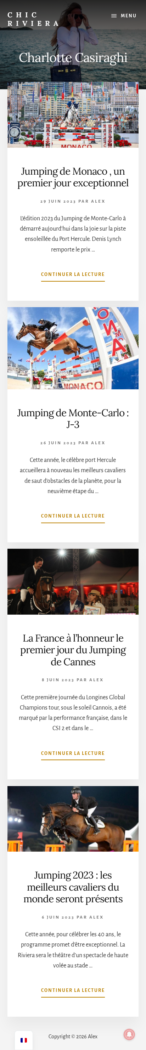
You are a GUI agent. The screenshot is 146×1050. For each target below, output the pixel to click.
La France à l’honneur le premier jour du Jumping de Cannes (72, 650)
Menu (129, 15)
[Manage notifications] (129, 1034)
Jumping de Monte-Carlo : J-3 (73, 418)
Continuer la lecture (73, 277)
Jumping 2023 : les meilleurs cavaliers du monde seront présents (73, 887)
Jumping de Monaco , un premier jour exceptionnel (73, 177)
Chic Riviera (34, 19)
